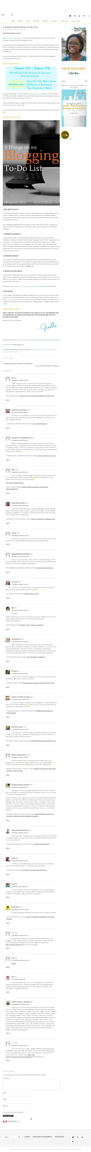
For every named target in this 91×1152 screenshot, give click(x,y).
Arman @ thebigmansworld (19, 830)
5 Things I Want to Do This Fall (46, 455)
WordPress (77, 1149)
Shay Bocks (39, 1149)
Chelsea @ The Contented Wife (21, 437)
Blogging (11, 358)
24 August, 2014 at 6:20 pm (19, 787)
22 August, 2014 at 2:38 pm (19, 380)
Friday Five (6, 351)
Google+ (37, 286)
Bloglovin (56, 340)
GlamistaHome (15, 639)
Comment (6, 1078)
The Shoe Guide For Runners (44, 568)
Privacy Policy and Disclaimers (42, 1136)
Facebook (17, 286)
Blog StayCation (34, 94)
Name (5, 1093)
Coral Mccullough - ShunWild (20, 1001)
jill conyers (14, 581)
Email (5, 1099)
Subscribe (6, 344)
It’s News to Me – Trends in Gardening (31, 625)
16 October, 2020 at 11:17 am (20, 960)
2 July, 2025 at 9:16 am (18, 979)
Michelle (14, 671)
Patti (12, 607)
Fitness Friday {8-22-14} (31, 593)
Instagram (30, 286)
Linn (12, 958)
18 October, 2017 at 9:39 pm (20, 909)
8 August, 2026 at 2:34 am (19, 1045)
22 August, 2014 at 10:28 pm (20, 556)
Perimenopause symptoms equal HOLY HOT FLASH (38, 683)
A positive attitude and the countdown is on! (42, 741)
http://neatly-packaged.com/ (15, 483)
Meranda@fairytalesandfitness (20, 554)
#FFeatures (44, 349)
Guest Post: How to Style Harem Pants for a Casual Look (37, 396)
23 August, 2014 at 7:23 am (19, 584)
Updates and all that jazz (41, 844)
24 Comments (24, 29)
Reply (8, 400)
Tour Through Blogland (40, 423)
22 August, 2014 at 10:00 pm (20, 505)
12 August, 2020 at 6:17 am (19, 935)
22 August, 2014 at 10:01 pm (20, 535)
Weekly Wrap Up (15, 351)
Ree (12, 377)
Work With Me (59, 1136)
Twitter (23, 286)
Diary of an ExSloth (45, 10)
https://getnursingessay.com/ (15, 944)
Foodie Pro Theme (27, 1149)
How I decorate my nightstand (35, 657)
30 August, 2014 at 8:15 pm (19, 886)
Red (12, 976)
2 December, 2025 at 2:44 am (20, 1004)
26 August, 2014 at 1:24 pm (19, 860)
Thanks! (13, 963)
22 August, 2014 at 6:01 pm (19, 440)
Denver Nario (15, 907)
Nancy (13, 469)
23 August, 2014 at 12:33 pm (20, 729)
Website (5, 1105)
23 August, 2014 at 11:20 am (19, 699)
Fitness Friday (53, 349)
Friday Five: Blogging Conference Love (43, 519)
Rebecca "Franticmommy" (19, 754)
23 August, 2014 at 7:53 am (19, 610)
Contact (27, 1136)
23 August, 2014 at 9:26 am (19, 641)
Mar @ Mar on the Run (18, 503)
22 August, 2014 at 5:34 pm (19, 412)
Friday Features (35, 349)
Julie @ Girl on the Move (19, 409)
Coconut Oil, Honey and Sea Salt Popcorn (34, 870)
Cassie (13, 858)
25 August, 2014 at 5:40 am (19, 832)
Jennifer (13, 533)
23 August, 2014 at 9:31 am (19, 673)
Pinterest (34, 340)
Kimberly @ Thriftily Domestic (20, 697)
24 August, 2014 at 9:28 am (19, 757)
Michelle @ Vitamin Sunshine (20, 784)
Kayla (13, 884)
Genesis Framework (58, 1149)
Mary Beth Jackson (17, 726)
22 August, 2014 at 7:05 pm (19, 472)
